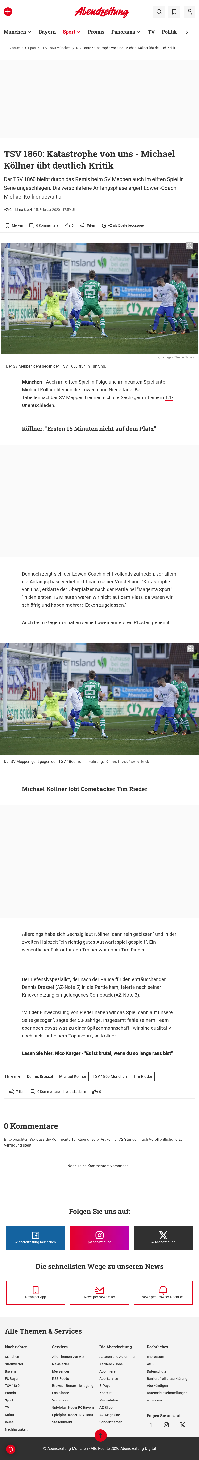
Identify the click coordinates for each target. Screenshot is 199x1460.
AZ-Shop (106, 1407)
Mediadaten (109, 1400)
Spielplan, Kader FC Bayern (73, 1407)
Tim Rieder (132, 950)
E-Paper (106, 1386)
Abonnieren (108, 1371)
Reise (9, 1422)
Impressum (155, 1357)
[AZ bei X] (183, 1425)
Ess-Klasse (60, 1393)
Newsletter (60, 1364)
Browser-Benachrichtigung (72, 1386)
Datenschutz (156, 1371)
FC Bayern (13, 1379)
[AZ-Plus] (8, 12)
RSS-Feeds (60, 1379)
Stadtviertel (14, 1364)
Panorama (123, 31)
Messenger (60, 1371)
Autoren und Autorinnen (118, 1357)
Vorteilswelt (61, 1400)
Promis (96, 31)
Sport (69, 31)
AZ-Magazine (110, 1415)
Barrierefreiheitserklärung (167, 1379)
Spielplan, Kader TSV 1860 (72, 1415)
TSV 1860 (12, 1386)
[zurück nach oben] (101, 1438)
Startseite (16, 48)
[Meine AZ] (189, 12)
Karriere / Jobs (111, 1364)
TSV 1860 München (56, 48)
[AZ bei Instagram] (166, 1425)
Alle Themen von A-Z (68, 1357)
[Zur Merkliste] (174, 12)
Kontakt (106, 1393)
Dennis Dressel (40, 1076)
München (15, 31)
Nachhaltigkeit (16, 1429)
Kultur (9, 1415)
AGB (150, 1364)
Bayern (47, 31)
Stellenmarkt (62, 1422)
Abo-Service (109, 1379)
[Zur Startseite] (101, 17)
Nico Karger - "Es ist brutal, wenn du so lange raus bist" (114, 1053)
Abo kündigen (157, 1386)
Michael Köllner (38, 390)
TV (151, 31)
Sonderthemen (111, 1422)
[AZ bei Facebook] (150, 1425)
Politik (169, 31)
